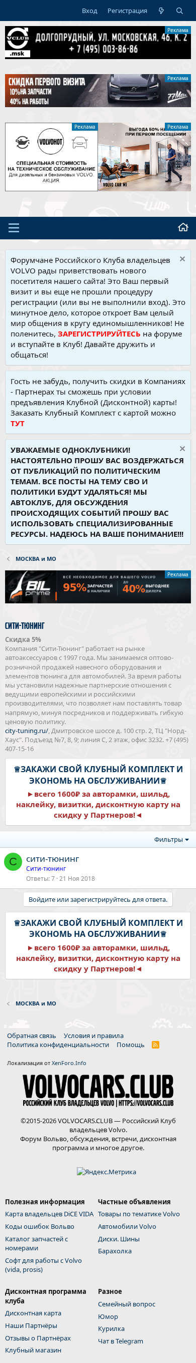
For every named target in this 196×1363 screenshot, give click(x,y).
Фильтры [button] (168, 839)
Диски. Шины (119, 1238)
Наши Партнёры (31, 1325)
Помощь (131, 1044)
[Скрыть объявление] (181, 260)
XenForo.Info (69, 1063)
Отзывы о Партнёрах (38, 1337)
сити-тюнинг (52, 858)
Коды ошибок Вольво (39, 1226)
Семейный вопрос (126, 1303)
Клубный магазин (33, 1349)
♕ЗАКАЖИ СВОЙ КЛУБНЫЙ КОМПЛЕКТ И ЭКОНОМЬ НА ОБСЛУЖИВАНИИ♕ (98, 775)
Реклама (177, 30)
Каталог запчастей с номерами (36, 1243)
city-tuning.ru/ (26, 730)
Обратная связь (31, 1035)
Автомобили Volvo (127, 1226)
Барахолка (115, 1250)
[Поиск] (179, 10)
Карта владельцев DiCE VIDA (49, 1213)
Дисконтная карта (33, 1312)
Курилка (111, 1328)
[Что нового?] (161, 10)
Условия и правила (94, 1035)
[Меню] (14, 228)
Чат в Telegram (120, 1340)
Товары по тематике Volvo (139, 1213)
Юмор (108, 1316)
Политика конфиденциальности (58, 1044)
